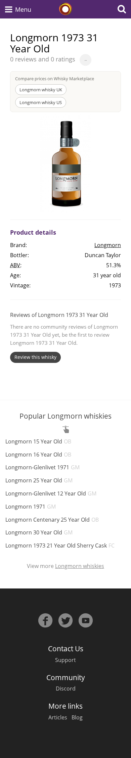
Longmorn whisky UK (40, 90)
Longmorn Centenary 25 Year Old (52, 519)
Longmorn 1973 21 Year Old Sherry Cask (60, 545)
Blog (77, 717)
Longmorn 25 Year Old (39, 480)
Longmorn (107, 245)
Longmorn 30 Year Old (39, 532)
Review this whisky (35, 357)
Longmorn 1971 (30, 506)
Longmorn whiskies (79, 566)
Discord (66, 688)
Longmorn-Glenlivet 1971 (42, 467)
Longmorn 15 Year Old (38, 441)
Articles (57, 717)
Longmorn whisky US (40, 102)
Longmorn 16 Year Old (38, 454)
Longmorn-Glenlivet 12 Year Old (50, 493)
